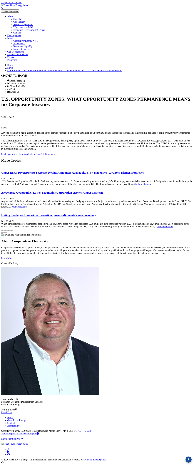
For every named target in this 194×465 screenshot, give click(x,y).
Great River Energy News (25, 41)
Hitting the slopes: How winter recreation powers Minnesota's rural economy (48, 215)
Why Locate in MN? (23, 27)
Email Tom (6, 412)
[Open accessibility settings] (189, 460)
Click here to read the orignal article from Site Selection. (28, 154)
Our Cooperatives (15, 51)
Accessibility (13, 425)
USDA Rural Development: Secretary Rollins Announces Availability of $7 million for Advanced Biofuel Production (72, 172)
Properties (12, 60)
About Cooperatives (23, 24)
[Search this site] (2, 8)
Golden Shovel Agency (95, 459)
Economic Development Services (29, 30)
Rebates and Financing (18, 54)
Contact (17, 32)
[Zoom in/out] (11, 230)
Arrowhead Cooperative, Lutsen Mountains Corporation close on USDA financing (52, 192)
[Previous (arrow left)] (2, 232)
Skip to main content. (11, 2)
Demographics (14, 35)
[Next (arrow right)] (5, 232)
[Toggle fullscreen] (8, 230)
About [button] (10, 16)
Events (10, 57)
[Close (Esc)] (2, 230)
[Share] (5, 230)
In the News (19, 43)
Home (10, 417)
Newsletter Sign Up (22, 46)
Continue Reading (142, 184)
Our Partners (19, 21)
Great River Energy (16, 420)
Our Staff (17, 19)
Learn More (7, 258)
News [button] (10, 38)
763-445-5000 (84, 431)
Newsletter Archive (22, 49)
